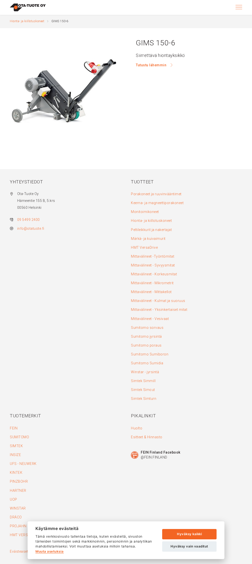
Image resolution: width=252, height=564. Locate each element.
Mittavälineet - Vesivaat (150, 319)
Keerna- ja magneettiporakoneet (157, 203)
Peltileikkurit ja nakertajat (151, 230)
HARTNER (18, 491)
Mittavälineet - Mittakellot (151, 292)
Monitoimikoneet (145, 212)
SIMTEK (16, 446)
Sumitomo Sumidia (147, 363)
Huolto (136, 428)
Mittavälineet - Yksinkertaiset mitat (159, 310)
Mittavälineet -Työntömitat (152, 256)
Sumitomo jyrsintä (146, 336)
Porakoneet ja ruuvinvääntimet (156, 194)
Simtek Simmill (143, 381)
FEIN (13, 428)
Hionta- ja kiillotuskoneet (27, 21)
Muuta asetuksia (49, 551)
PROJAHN (18, 526)
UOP (13, 499)
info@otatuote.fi (30, 228)
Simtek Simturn (143, 399)
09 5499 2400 (28, 220)
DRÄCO (16, 517)
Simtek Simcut (143, 390)
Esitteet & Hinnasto (146, 437)
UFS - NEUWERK (23, 464)
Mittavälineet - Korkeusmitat (154, 274)
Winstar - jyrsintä (145, 372)
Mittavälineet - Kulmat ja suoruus (158, 301)
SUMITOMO (19, 437)
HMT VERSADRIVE (25, 535)
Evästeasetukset (23, 551)
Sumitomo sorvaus (147, 328)
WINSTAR (18, 508)
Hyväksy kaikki (189, 534)
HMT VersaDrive (144, 247)
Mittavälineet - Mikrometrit (152, 283)
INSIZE (15, 455)
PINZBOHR (19, 481)
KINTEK (16, 473)
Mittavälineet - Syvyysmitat (153, 265)
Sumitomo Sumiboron (149, 354)
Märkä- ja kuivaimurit (148, 239)
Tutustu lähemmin (151, 65)
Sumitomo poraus (146, 345)
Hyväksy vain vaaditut (189, 546)
